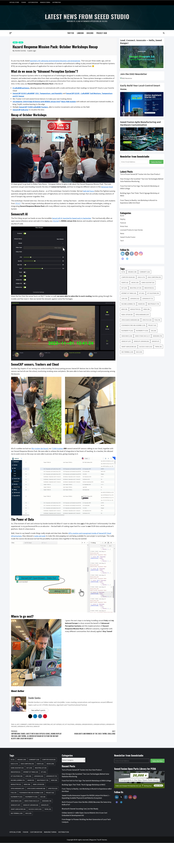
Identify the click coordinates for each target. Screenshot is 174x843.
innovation (149, 288)
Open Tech (29, 726)
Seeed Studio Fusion (127, 237)
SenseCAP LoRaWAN (141, 341)
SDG (153, 331)
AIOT (18, 724)
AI (15, 724)
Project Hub (101, 33)
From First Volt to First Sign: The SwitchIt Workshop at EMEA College (139, 187)
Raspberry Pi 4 (142, 331)
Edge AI (141, 277)
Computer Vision (33, 724)
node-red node (39, 536)
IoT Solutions (69, 724)
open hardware (142, 314)
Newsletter (135, 309)
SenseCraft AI (57, 218)
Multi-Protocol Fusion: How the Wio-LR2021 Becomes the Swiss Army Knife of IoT (86, 803)
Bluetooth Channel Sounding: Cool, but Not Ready (80, 809)
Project (152, 325)
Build (122, 216)
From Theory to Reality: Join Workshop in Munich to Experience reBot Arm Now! (138, 201)
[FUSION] (151, 2)
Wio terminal (127, 352)
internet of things (128, 293)
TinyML (158, 347)
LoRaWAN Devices (87, 724)
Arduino (132, 272)
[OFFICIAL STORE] (147, 2)
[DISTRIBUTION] (163, 2)
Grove (135, 282)
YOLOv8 (56, 221)
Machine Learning (128, 304)
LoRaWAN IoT (21, 726)
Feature (123, 223)
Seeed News (126, 336)
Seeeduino (157, 336)
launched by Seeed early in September (77, 218)
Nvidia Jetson (127, 314)
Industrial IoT (135, 288)
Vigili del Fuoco (88, 191)
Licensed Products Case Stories (131, 230)
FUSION (23, 2)
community (23, 724)
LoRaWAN (78, 724)
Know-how (124, 226)
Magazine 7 (93, 840)
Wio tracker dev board (39, 448)
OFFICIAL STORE (14, 2)
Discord (90, 33)
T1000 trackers (57, 448)
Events (124, 282)
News (15, 42)
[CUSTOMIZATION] (155, 2)
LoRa (124, 298)
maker (141, 304)
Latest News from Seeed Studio (87, 16)
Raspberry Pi (127, 331)
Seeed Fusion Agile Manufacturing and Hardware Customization (140, 123)
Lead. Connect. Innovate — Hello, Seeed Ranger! (141, 42)
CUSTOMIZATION (33, 2)
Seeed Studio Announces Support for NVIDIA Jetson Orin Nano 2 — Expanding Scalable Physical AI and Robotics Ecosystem (86, 796)
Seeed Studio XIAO (142, 336)
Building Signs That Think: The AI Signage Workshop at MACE (139, 194)
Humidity (58, 93)
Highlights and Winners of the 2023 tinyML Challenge (94, 732)
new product (153, 304)
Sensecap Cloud (107, 187)
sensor (155, 341)
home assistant (147, 282)
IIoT (52, 724)
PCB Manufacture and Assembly (133, 325)
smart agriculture (128, 347)
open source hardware (130, 320)
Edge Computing (44, 724)
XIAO (139, 352)
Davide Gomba (20, 50)
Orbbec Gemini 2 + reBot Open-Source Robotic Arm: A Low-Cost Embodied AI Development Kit (84, 814)
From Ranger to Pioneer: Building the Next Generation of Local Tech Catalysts (86, 820)
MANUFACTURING (45, 2)
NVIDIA (146, 309)
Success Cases (145, 347)
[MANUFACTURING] (159, 2)
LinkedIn (80, 33)
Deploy (122, 219)
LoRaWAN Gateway (99, 724)
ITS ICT (18, 203)
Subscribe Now (156, 162)
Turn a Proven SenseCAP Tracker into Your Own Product (140, 174)
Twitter (70, 33)
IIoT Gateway (58, 724)
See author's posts (38, 710)
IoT (63, 724)
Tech (21, 42)
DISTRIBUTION (56, 2)
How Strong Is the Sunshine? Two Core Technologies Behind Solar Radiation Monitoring (141, 180)
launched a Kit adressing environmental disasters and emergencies (55, 61)
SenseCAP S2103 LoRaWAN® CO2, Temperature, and (34, 93)
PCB (157, 320)
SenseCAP (36, 726)
